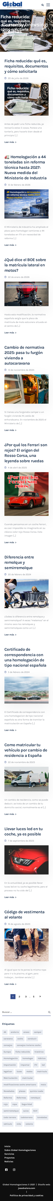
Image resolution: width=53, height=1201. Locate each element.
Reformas (21, 1097)
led (43, 1065)
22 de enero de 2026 (18, 277)
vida (19, 1124)
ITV (35, 1065)
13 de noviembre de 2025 (21, 370)
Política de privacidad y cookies (26, 1195)
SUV (35, 1111)
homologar (28, 1058)
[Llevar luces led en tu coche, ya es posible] (26, 861)
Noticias (8, 1161)
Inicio (7, 1146)
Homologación (11, 1058)
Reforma (8, 1097)
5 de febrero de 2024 (19, 672)
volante (29, 1124)
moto (43, 1084)
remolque (35, 1097)
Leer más (9, 142)
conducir (32, 1038)
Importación (10, 1065)
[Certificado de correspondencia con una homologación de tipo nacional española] (26, 692)
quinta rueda (36, 1091)
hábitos (41, 1058)
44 (5, 1032)
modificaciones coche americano (20, 1084)
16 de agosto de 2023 (19, 924)
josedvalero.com (26, 1188)
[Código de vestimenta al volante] (26, 946)
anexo (26, 1032)
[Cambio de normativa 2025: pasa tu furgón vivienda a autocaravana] (26, 391)
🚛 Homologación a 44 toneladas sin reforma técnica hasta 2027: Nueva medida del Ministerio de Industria (25, 167)
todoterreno (27, 1117)
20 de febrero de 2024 (19, 574)
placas (22, 1091)
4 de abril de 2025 (17, 467)
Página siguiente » (40, 996)
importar (25, 1065)
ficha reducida (22, 1052)
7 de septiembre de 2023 (21, 840)
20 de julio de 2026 (18, 78)
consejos (8, 1045)
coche (20, 1038)
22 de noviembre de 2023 (21, 762)
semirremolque (11, 1111)
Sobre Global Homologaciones (20, 1150)
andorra (15, 1032)
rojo (6, 1104)
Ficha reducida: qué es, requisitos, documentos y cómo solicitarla (26, 66)
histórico (39, 1052)
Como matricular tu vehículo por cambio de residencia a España (25, 750)
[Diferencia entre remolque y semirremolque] (26, 595)
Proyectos (9, 1157)
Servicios (9, 1154)
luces (19, 1071)
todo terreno (10, 1117)
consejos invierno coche (28, 1045)
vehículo (8, 1124)
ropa (14, 1104)
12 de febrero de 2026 (19, 184)
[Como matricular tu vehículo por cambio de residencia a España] (26, 781)
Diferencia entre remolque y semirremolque (19, 562)
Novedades (9, 1091)
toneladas (42, 1117)
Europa (7, 1052)
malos (29, 1071)
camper (37, 1032)
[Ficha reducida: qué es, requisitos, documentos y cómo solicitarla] (26, 101)
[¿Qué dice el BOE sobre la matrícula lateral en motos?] (26, 295)
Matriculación (11, 1078)
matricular (27, 1078)
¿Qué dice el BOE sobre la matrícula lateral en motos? (25, 265)
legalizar (8, 1071)
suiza (26, 1111)
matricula (42, 1071)
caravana (8, 1038)
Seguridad (27, 1104)
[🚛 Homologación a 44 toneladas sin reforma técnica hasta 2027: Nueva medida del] (26, 206)
